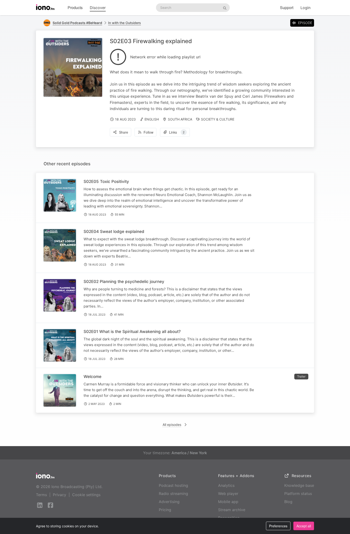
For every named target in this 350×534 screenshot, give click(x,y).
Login (305, 7)
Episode (305, 23)
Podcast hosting (173, 485)
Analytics (226, 485)
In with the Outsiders (124, 23)
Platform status (298, 493)
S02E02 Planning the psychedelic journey (124, 281)
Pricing (165, 509)
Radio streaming (173, 493)
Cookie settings (86, 494)
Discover (98, 7)
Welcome (92, 376)
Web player (228, 493)
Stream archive (231, 509)
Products (75, 7)
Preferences (278, 526)
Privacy (59, 494)
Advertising (169, 501)
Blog (288, 501)
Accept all (303, 526)
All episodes (172, 425)
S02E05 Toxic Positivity (106, 181)
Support (286, 7)
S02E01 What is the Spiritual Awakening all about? (132, 331)
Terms (41, 494)
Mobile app (228, 501)
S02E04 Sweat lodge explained (114, 231)
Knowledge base (299, 485)
